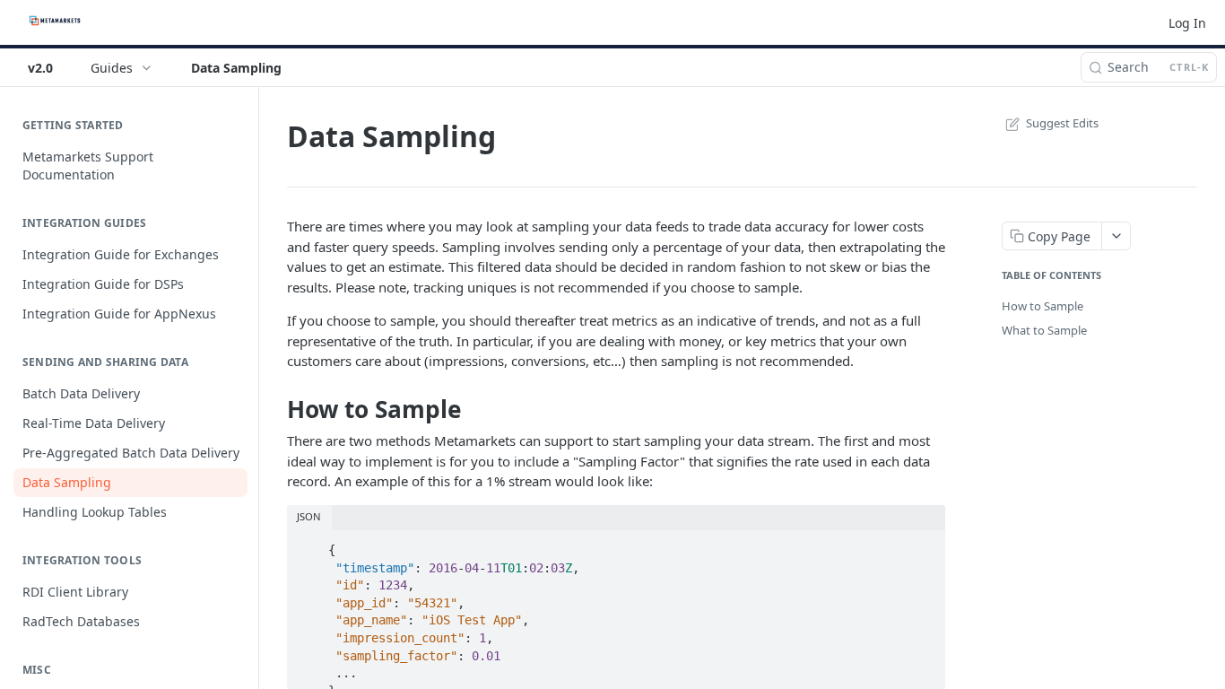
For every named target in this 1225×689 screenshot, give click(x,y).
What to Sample (1044, 330)
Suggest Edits (1062, 123)
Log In (1187, 22)
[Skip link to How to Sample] (274, 409)
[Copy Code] (923, 545)
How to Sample (1042, 306)
